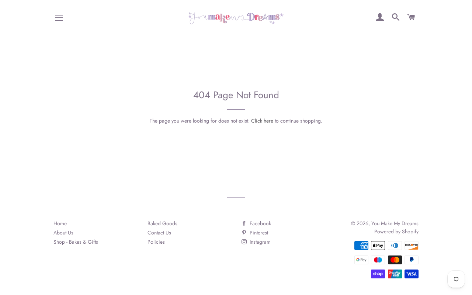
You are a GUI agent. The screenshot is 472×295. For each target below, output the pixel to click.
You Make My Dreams (395, 223)
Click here (262, 120)
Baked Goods (162, 223)
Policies (156, 242)
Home (60, 223)
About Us (63, 232)
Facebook (259, 223)
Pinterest (258, 232)
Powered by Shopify (396, 231)
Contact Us (159, 232)
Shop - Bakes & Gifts (75, 242)
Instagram (259, 242)
